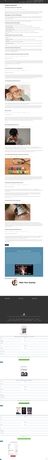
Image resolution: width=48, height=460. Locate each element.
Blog (42, 2)
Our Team (30, 2)
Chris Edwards (14, 9)
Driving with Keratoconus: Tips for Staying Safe (13, 68)
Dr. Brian (27, 2)
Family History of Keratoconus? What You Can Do (14, 182)
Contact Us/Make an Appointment (27, 320)
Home (20, 2)
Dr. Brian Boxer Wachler (8, 176)
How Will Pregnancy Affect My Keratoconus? (13, 229)
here (40, 263)
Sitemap (35, 320)
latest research (38, 239)
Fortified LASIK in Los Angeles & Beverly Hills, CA (14, 320)
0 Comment (20, 9)
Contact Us (39, 2)
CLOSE (1, 362)
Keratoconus (25, 9)
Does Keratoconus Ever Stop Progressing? (13, 200)
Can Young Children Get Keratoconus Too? (12, 80)
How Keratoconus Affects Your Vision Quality (13, 7)
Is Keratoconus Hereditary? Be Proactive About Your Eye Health (16, 54)
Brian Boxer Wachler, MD (10, 196)
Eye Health (26, 126)
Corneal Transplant (27, 156)
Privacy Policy (39, 320)
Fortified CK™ (37, 319)
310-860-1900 (32, 0)
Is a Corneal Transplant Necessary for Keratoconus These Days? (17, 154)
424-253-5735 (39, 316)
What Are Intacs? (8, 110)
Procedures (23, 2)
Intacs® (8, 119)
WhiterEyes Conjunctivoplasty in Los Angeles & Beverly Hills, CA (25, 319)
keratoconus (13, 11)
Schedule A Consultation (38, 0)
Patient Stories (35, 2)
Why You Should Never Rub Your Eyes (12, 124)
